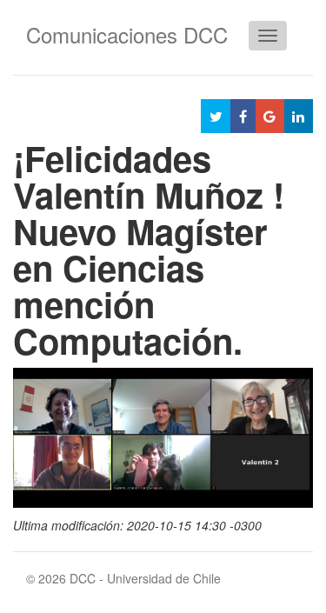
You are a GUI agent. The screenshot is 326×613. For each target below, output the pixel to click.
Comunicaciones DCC (127, 34)
